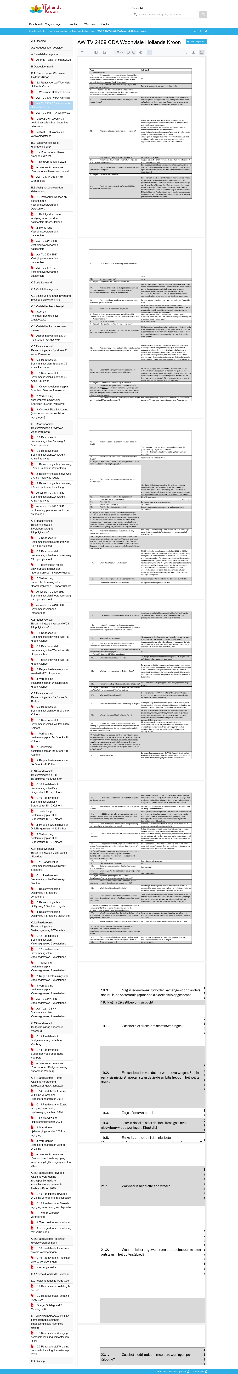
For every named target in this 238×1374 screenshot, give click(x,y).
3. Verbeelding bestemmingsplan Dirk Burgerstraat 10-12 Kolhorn (46, 838)
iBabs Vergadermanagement (171, 1371)
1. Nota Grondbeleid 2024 (51, 161)
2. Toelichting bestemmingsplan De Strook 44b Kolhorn (49, 751)
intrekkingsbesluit (46, 1267)
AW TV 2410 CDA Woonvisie (53, 113)
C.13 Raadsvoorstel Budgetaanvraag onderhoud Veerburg (47, 1053)
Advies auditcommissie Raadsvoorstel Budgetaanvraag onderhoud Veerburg (49, 1067)
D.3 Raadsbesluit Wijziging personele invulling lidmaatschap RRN (50, 1337)
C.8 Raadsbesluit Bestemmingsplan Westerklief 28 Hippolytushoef (50, 637)
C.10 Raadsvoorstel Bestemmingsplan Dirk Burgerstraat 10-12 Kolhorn (46, 801)
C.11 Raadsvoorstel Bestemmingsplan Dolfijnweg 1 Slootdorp (49, 879)
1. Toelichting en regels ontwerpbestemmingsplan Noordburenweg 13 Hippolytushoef (51, 568)
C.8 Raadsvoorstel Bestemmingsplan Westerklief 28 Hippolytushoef (50, 650)
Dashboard (35, 24)
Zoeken (135, 8)
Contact (105, 24)
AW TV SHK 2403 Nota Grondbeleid (47, 179)
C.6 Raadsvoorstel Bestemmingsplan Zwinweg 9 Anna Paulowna (48, 454)
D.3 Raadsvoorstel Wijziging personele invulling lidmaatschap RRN (50, 1350)
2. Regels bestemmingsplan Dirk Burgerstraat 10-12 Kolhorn (49, 826)
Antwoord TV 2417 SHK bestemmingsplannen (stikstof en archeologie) (50, 510)
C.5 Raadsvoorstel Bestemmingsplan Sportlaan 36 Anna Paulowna (49, 377)
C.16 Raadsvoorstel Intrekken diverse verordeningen (50, 1259)
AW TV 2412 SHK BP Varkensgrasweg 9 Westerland (48, 1001)
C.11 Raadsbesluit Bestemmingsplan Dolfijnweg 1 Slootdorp (49, 866)
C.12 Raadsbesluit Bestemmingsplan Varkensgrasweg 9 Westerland (48, 939)
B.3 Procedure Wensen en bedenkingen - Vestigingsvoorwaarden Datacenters (49, 203)
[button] (203, 14)
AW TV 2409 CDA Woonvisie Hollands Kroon (50, 105)
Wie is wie (90, 24)
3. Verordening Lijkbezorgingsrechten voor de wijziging (48, 1145)
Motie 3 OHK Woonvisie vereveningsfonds (47, 134)
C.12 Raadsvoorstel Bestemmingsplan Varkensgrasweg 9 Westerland (48, 953)
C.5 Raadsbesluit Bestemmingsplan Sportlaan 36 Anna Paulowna (49, 363)
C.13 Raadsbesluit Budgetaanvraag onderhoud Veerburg (47, 1040)
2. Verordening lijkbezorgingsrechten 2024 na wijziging (48, 1131)
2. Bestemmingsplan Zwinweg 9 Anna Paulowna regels (51, 475)
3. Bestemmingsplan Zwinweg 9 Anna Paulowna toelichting (51, 485)
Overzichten (72, 24)
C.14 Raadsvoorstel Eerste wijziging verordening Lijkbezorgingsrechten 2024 (49, 1108)
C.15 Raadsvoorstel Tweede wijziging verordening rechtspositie (51, 1205)
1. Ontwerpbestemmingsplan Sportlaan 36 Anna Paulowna (50, 388)
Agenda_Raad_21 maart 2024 (53, 59)
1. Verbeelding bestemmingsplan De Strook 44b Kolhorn (49, 737)
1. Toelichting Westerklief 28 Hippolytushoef (50, 661)
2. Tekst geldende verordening (53, 1222)
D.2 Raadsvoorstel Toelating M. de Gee (50, 1297)
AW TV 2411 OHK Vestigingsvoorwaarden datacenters (44, 245)
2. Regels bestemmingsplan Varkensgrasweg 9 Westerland (49, 978)
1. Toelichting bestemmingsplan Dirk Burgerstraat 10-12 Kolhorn (46, 815)
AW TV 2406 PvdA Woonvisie (53, 97)
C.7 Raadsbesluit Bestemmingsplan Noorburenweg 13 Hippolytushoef (50, 542)
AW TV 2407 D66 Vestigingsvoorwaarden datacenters (44, 272)
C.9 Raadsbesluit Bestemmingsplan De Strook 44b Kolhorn (50, 710)
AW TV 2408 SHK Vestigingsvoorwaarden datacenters (44, 258)
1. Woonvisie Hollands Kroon (53, 92)
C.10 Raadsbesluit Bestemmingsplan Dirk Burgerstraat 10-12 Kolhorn (46, 788)
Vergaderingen (53, 24)
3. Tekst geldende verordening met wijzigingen (51, 1230)
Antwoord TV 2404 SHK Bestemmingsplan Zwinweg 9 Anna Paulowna (48, 496)
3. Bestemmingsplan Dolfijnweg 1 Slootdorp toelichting (50, 913)
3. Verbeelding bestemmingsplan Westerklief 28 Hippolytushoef (49, 683)
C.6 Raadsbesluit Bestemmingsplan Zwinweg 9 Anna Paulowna (48, 441)
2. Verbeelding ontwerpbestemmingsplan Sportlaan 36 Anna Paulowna (48, 400)
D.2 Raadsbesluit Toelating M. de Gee (51, 1288)
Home (50, 31)
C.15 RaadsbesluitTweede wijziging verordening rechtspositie (51, 1195)
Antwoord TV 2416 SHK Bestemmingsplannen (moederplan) (47, 609)
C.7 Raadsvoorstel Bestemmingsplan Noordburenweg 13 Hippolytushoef (51, 555)
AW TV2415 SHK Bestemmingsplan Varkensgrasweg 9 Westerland (48, 1012)
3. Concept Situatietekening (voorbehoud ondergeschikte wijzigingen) (49, 413)
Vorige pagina (198, 41)
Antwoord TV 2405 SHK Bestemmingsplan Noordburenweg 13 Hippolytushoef (51, 595)
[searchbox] (165, 14)
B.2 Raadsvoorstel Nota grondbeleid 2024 (47, 154)
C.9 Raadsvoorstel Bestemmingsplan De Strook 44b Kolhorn (50, 724)
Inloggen (199, 1371)
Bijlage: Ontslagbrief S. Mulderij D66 (47, 1307)
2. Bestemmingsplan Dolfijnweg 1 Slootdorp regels (48, 904)
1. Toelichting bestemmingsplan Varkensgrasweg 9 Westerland (48, 966)
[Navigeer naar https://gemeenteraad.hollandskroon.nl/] (45, 12)
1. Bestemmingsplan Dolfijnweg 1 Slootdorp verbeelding (45, 893)
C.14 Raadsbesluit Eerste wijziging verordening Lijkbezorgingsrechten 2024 (48, 1095)
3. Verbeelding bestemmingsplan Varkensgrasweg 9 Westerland (48, 989)
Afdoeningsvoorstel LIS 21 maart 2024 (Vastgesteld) (49, 337)
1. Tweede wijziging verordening (45, 1215)
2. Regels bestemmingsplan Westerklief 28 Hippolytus (49, 671)
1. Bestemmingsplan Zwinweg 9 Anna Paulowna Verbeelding (51, 466)
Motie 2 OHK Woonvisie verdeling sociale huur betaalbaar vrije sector (50, 122)
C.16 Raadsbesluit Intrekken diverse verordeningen (50, 1250)
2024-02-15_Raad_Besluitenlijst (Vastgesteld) (44, 315)
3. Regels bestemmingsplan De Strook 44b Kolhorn (49, 762)
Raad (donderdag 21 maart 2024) (87, 31)
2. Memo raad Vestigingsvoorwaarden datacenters (44, 231)
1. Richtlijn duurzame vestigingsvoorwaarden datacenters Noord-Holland (46, 218)
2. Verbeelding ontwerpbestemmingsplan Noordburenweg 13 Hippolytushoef (51, 582)
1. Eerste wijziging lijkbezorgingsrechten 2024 (46, 1120)
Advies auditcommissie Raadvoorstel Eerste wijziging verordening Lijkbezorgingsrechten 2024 (51, 1160)
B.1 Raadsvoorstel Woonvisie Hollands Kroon (50, 84)
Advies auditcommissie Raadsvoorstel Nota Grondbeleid (50, 169)
